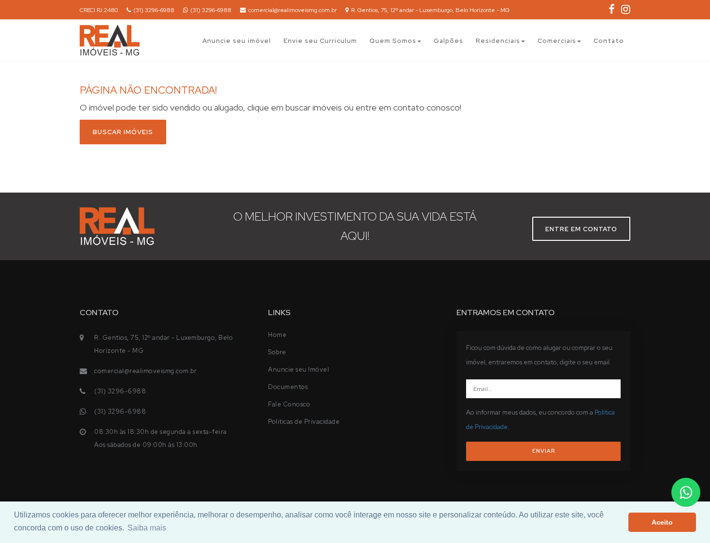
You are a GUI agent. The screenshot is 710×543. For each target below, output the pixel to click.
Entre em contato (581, 229)
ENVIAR (543, 450)
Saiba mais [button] (147, 528)
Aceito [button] (662, 522)
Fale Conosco (289, 404)
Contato (609, 41)
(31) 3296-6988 (153, 10)
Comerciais (557, 41)
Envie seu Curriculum (320, 41)
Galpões (448, 41)
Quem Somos (392, 41)
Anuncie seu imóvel (236, 41)
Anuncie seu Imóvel (298, 369)
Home (277, 335)
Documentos (288, 387)
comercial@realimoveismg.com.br (292, 10)
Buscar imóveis (123, 132)
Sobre (277, 352)
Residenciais (498, 41)
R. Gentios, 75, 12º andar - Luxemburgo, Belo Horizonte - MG (430, 10)
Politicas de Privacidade (304, 422)
